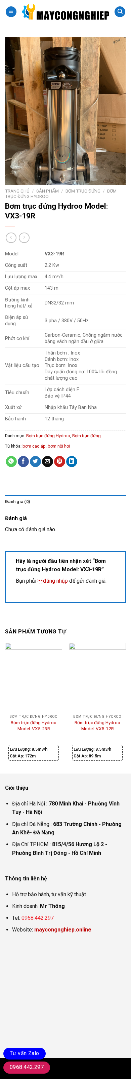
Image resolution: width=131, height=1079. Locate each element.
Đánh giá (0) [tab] (17, 501)
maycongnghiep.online (62, 929)
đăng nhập (53, 581)
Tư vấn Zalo (24, 1053)
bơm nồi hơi (59, 446)
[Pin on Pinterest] (59, 461)
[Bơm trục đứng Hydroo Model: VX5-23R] (33, 677)
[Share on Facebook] (23, 461)
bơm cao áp (34, 446)
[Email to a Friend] (47, 461)
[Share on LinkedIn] (71, 461)
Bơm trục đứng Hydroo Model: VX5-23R (33, 725)
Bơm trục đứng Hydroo (48, 435)
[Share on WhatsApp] (11, 461)
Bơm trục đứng (83, 191)
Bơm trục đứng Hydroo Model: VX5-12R (97, 725)
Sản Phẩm (47, 191)
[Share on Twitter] (35, 461)
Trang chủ (17, 191)
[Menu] (11, 11)
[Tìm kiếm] (120, 11)
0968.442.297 (37, 918)
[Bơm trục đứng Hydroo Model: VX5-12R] (97, 677)
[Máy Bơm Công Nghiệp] (65, 12)
